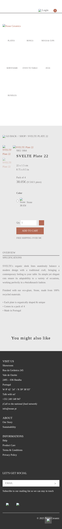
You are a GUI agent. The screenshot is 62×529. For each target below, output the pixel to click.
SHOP (22, 136)
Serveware (12, 68)
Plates (11, 41)
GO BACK (11, 136)
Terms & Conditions (12, 450)
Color (19, 193)
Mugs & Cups (48, 41)
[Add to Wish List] (41, 222)
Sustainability (9, 427)
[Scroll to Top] (48, 520)
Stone (29, 202)
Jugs (48, 68)
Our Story (7, 422)
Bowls (30, 41)
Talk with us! (9, 394)
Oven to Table (30, 68)
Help (5, 440)
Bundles (12, 95)
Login (44, 10)
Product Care (9, 445)
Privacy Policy (10, 455)
